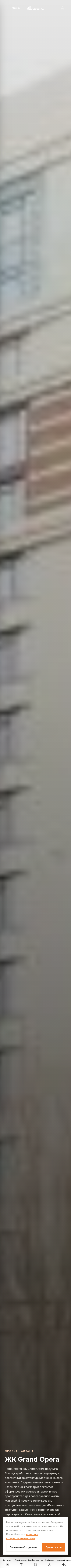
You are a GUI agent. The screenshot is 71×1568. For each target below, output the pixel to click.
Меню (16, 8)
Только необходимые (23, 1547)
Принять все (53, 1547)
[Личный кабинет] (62, 8)
